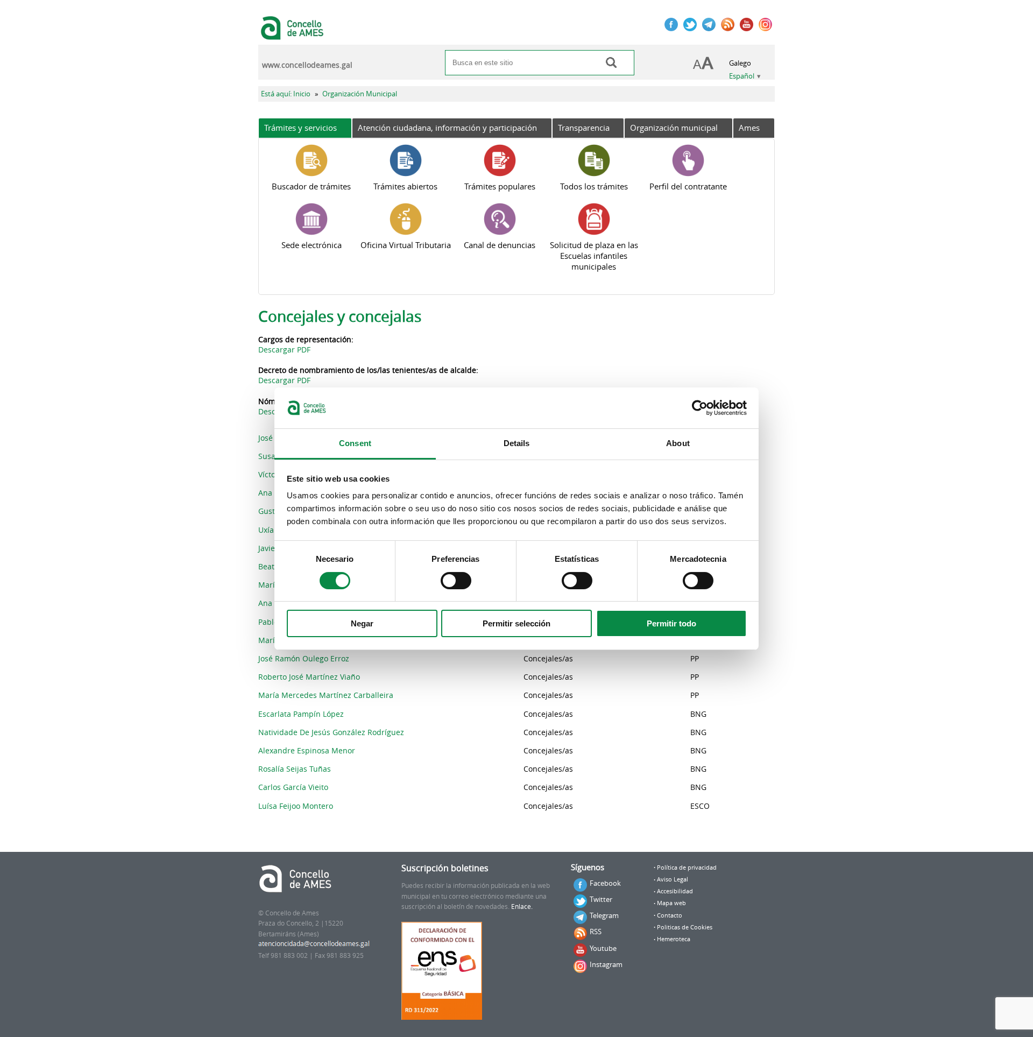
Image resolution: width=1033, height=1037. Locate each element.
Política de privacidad (687, 867)
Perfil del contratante (688, 186)
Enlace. (522, 906)
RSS (596, 931)
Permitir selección (516, 623)
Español (741, 76)
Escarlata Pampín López (301, 714)
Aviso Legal (672, 879)
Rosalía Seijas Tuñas (294, 769)
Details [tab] (517, 443)
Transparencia (584, 127)
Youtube (603, 948)
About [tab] (678, 443)
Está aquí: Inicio (285, 93)
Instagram (606, 964)
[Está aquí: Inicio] (293, 34)
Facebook (605, 883)
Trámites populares (499, 186)
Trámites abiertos (405, 186)
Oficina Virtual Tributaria (405, 244)
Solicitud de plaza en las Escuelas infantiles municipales (594, 255)
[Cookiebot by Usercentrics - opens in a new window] (700, 408)
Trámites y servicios (300, 127)
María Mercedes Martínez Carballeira (325, 695)
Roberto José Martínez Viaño (309, 677)
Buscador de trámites (311, 186)
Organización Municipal (359, 93)
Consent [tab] (355, 443)
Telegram (604, 915)
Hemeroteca (673, 939)
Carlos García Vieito (293, 787)
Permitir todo (671, 623)
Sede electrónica (311, 244)
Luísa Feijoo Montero (295, 806)
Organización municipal (674, 127)
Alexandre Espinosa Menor (306, 750)
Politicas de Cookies (684, 927)
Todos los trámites (594, 186)
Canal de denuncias (499, 244)
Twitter (601, 899)
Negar (362, 623)
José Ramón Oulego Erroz (303, 658)
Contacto (669, 915)
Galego (740, 63)
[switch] (456, 580)
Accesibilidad (675, 891)
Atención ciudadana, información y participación (447, 127)
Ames (749, 127)
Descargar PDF (284, 349)
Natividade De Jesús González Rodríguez (331, 732)
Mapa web (671, 903)
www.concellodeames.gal (307, 65)
